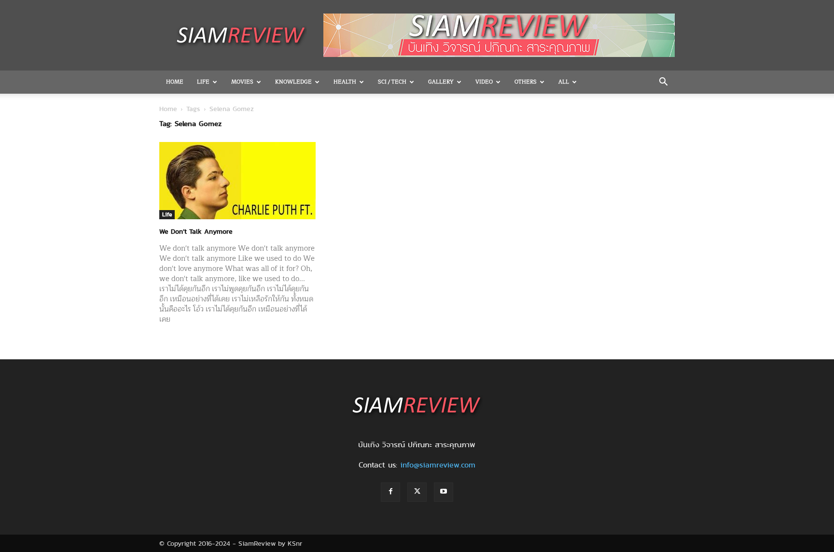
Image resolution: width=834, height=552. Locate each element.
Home (174, 81)
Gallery (441, 81)
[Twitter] (417, 492)
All (563, 81)
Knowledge (293, 81)
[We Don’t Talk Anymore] (237, 180)
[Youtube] (443, 492)
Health (345, 81)
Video (484, 81)
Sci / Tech (392, 81)
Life (203, 81)
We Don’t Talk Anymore (196, 231)
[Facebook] (390, 492)
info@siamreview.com (437, 464)
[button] (663, 82)
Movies (242, 81)
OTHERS (525, 81)
